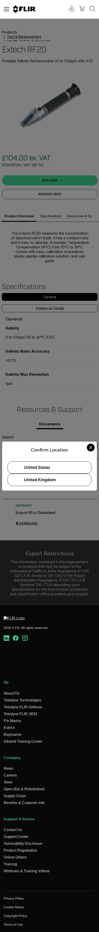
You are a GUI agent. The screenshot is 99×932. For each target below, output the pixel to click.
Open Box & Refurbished (24, 789)
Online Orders (15, 857)
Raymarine (13, 734)
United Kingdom (40, 480)
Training (10, 864)
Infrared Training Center (23, 741)
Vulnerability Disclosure (23, 843)
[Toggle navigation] (6, 9)
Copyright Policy (15, 916)
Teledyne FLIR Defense (23, 707)
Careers (10, 775)
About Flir (12, 693)
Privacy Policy (14, 898)
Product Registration (20, 850)
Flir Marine (12, 721)
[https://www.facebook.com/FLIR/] (15, 638)
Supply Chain (15, 796)
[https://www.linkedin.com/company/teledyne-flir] (6, 638)
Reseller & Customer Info (24, 803)
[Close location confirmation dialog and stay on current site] (91, 447)
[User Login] (69, 9)
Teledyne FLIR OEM (20, 714)
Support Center (16, 837)
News (8, 768)
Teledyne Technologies (22, 700)
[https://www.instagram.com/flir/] (25, 638)
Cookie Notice (14, 907)
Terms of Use (13, 924)
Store (8, 782)
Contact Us (13, 830)
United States (37, 467)
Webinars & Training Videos (27, 871)
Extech (9, 728)
